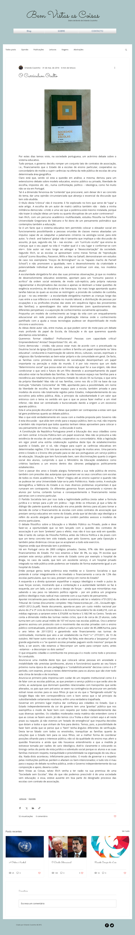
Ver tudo (125, 831)
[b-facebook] (107, 925)
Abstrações (78, 49)
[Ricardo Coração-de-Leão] (110, 846)
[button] (126, 50)
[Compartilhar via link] (39, 808)
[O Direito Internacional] (68, 846)
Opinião (24, 49)
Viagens (65, 49)
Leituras (52, 49)
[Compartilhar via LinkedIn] (33, 808)
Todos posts (11, 49)
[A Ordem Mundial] (25, 846)
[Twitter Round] (112, 925)
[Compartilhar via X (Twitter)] (26, 808)
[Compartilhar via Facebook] (20, 808)
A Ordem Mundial (17, 862)
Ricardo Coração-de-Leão (105, 862)
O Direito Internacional (61, 862)
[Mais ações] (114, 67)
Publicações (38, 49)
